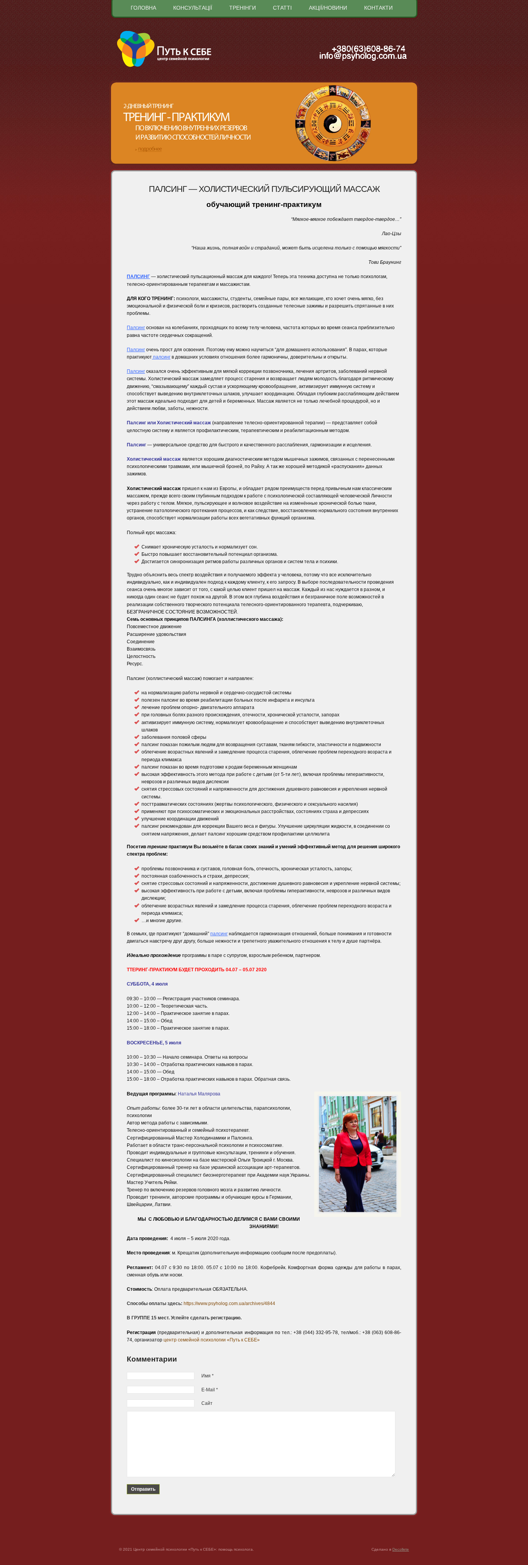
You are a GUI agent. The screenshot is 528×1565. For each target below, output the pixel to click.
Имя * (207, 1376)
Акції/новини (328, 8)
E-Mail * (209, 1389)
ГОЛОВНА (143, 8)
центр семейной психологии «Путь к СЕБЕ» (212, 1340)
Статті (282, 8)
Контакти (378, 8)
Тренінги (242, 8)
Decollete (400, 1549)
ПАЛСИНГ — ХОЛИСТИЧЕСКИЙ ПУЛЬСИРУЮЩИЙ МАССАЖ (264, 189)
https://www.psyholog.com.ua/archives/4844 (229, 1303)
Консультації (192, 8)
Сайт (207, 1403)
